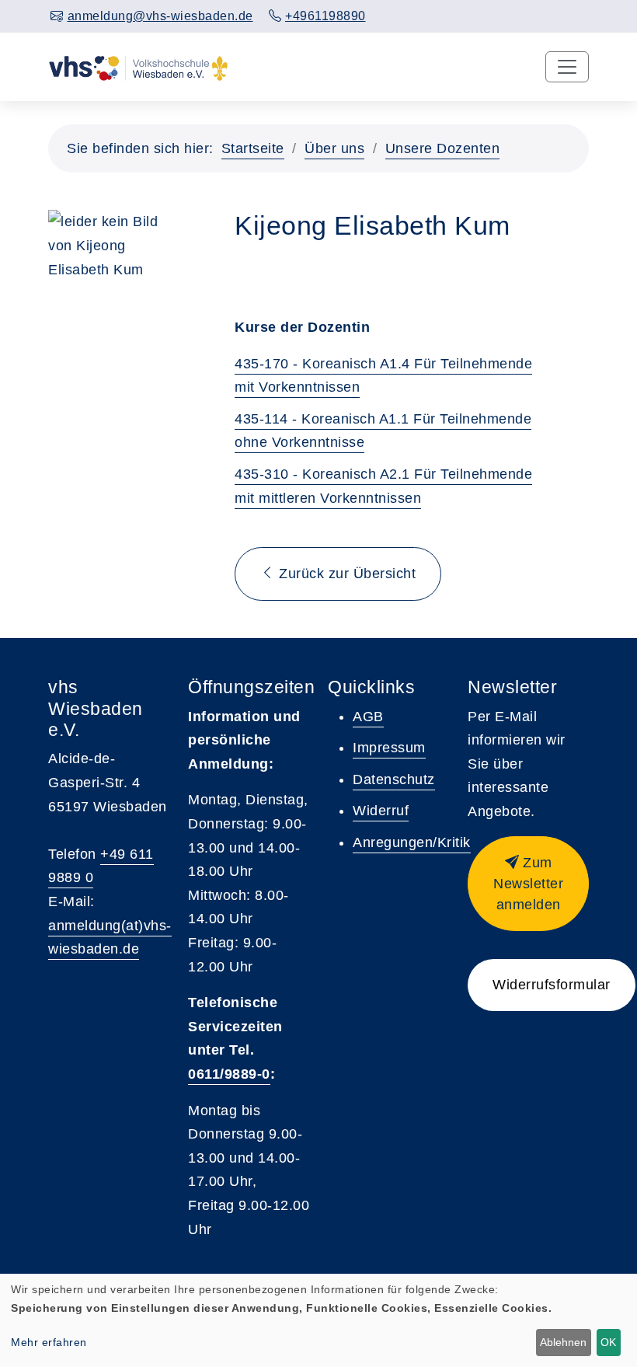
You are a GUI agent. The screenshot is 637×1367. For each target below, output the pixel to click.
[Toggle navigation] (567, 66)
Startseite (252, 148)
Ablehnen (563, 1342)
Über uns (334, 148)
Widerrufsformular (552, 984)
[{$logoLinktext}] (138, 66)
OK (608, 1342)
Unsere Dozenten (442, 148)
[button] (528, 883)
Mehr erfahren (49, 1342)
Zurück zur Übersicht (345, 573)
